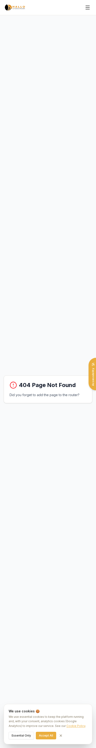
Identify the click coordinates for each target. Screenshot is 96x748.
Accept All (46, 735)
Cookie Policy (75, 726)
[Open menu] (87, 7)
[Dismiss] (61, 735)
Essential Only (21, 735)
